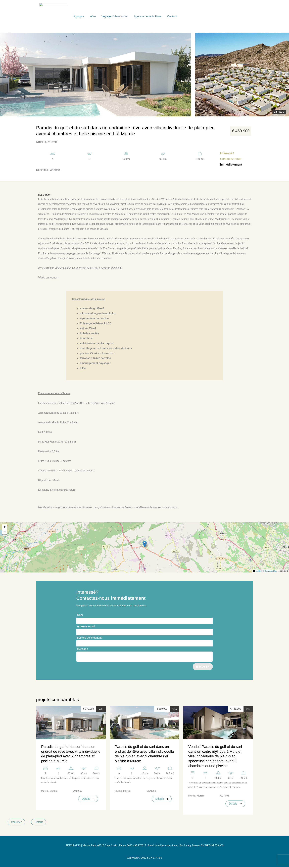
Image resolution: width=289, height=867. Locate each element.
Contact (172, 16)
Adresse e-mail (86, 626)
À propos (78, 16)
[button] (144, 544)
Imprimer (16, 822)
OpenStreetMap (270, 571)
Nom (80, 615)
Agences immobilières (147, 16)
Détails (86, 798)
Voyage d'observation (115, 16)
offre (93, 16)
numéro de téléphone (89, 637)
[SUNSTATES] (53, 16)
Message (82, 648)
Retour (39, 822)
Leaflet (258, 571)
